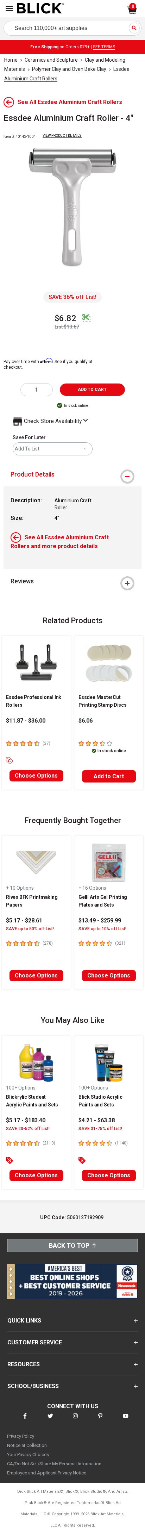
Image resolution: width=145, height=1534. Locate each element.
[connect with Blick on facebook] (25, 1420)
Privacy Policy (20, 1436)
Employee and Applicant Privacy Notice (46, 1472)
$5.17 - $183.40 (25, 1120)
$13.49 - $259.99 (99, 920)
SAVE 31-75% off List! (100, 1128)
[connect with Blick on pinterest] (100, 1420)
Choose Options (36, 775)
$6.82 (65, 318)
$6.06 (85, 720)
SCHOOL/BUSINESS (33, 1386)
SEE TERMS (104, 46)
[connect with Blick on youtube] (126, 1420)
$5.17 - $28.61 (24, 920)
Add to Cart (109, 776)
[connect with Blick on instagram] (75, 1420)
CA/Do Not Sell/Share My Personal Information (54, 1463)
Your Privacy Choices (28, 1454)
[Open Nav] (9, 8)
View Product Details (62, 135)
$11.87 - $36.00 (25, 720)
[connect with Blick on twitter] (50, 1420)
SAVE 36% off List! (72, 297)
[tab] (72, 474)
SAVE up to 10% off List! (102, 928)
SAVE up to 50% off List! (30, 928)
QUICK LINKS (24, 1320)
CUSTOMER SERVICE (34, 1342)
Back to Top (69, 1245)
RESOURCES (23, 1364)
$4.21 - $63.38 (96, 1120)
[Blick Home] (40, 9)
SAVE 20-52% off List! (28, 1128)
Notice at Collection (27, 1445)
